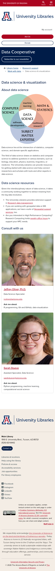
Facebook (8, 484)
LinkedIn (8, 491)
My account (47, 29)
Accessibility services (11, 468)
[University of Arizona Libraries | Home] (27, 16)
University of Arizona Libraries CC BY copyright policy (34, 515)
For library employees (11, 475)
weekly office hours (39, 218)
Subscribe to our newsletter (16, 59)
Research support (30, 68)
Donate (27, 43)
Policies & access (9, 464)
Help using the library (11, 460)
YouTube (8, 498)
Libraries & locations (11, 457)
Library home (12, 68)
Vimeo (7, 494)
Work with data (14, 71)
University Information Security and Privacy (27, 562)
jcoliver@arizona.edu (13, 299)
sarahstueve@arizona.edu (15, 378)
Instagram (8, 487)
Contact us (7, 448)
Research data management (20, 203)
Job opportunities (9, 471)
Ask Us (27, 37)
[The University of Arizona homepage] (15, 3)
